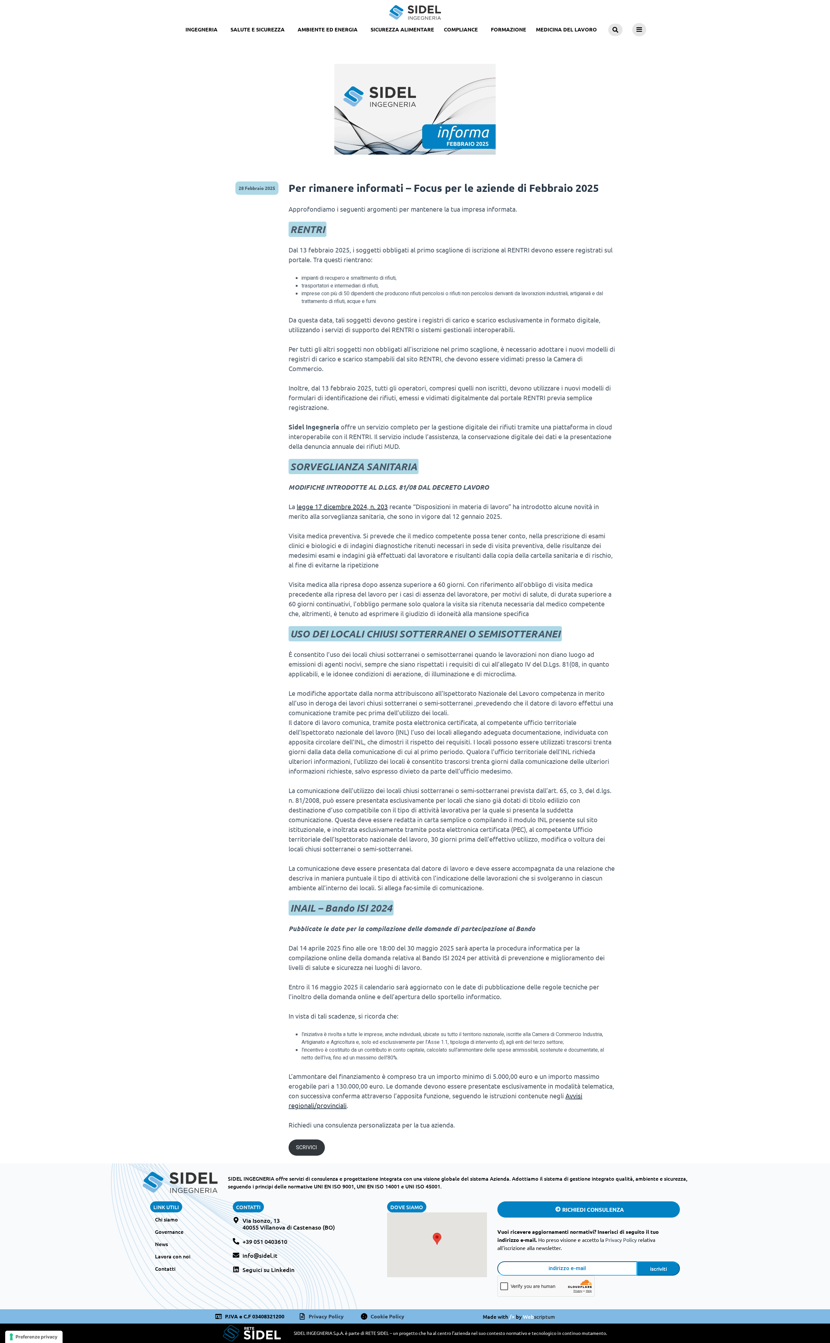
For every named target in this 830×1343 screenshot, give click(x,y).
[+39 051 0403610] (236, 1241)
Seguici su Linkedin (269, 1269)
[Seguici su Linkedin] (236, 1269)
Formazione (508, 29)
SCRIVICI (306, 1147)
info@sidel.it (260, 1255)
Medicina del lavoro (566, 29)
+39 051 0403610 (265, 1241)
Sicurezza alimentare (402, 29)
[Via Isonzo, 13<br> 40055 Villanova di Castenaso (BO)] (236, 1220)
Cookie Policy (387, 1316)
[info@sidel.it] (236, 1255)
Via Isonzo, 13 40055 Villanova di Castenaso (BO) (289, 1224)
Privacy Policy (621, 1239)
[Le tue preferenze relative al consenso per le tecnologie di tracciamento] (34, 1337)
